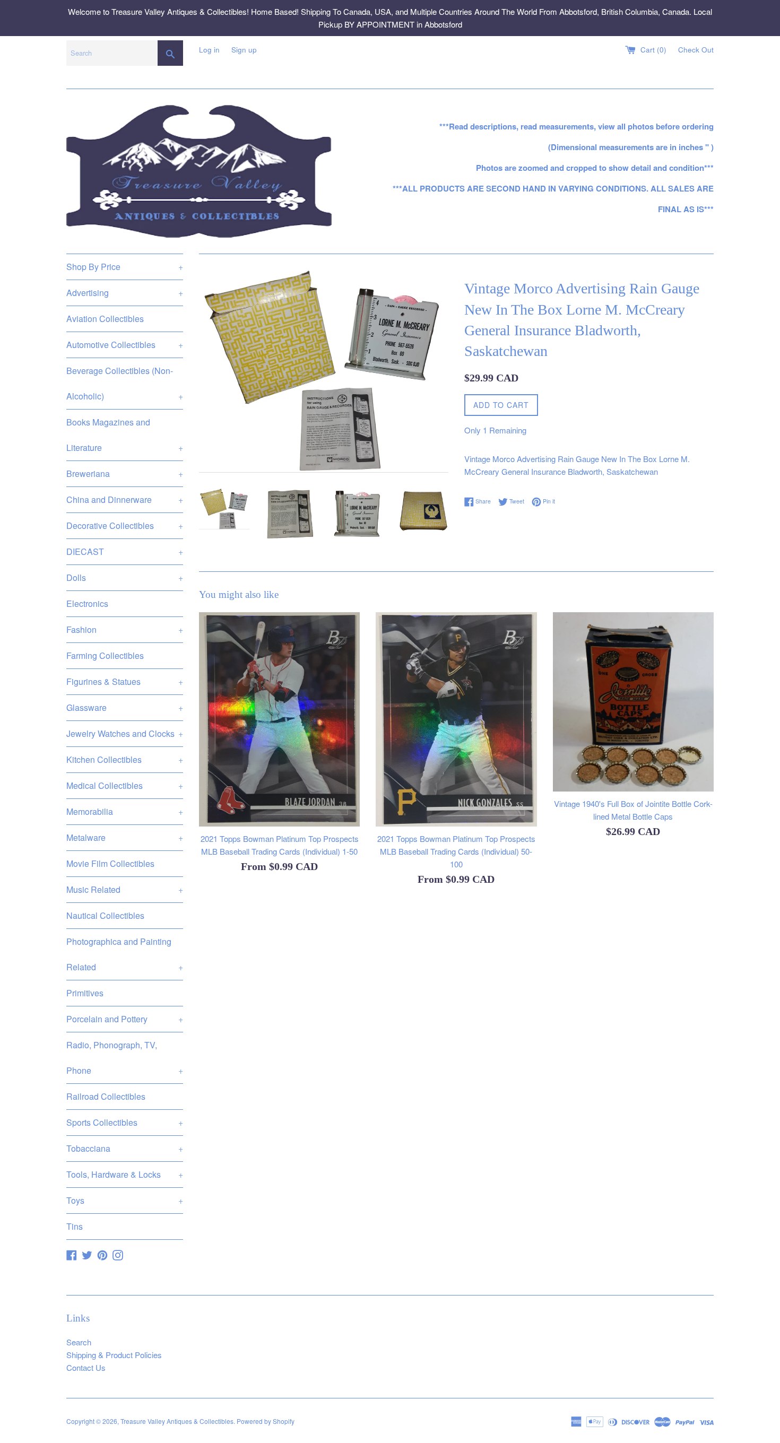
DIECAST (124, 551)
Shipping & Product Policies (114, 1354)
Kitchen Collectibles (124, 759)
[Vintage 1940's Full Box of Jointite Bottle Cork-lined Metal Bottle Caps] (633, 702)
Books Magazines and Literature (124, 435)
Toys (124, 1200)
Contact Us (86, 1367)
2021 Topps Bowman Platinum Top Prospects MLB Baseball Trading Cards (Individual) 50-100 (456, 850)
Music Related (124, 889)
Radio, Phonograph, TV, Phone (124, 1057)
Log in (209, 50)
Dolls (124, 577)
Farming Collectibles (105, 655)
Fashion (124, 629)
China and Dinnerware (124, 499)
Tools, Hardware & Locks (124, 1174)
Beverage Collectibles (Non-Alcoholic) (124, 383)
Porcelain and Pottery (124, 1019)
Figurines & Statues (124, 681)
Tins (74, 1226)
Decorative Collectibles (124, 525)
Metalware (124, 837)
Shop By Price (124, 266)
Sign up (244, 50)
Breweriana (124, 473)
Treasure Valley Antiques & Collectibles (176, 1420)
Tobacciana (124, 1148)
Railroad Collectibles (105, 1096)
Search (78, 1342)
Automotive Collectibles (124, 344)
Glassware (124, 707)
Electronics (87, 603)
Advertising (124, 292)
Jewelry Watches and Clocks (124, 733)
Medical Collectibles (124, 785)
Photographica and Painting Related (124, 954)
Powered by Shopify (265, 1420)
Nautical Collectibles (105, 915)
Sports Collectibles (124, 1122)
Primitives (84, 993)
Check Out (696, 50)
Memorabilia (124, 811)
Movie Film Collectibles (110, 863)
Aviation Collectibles (105, 318)
